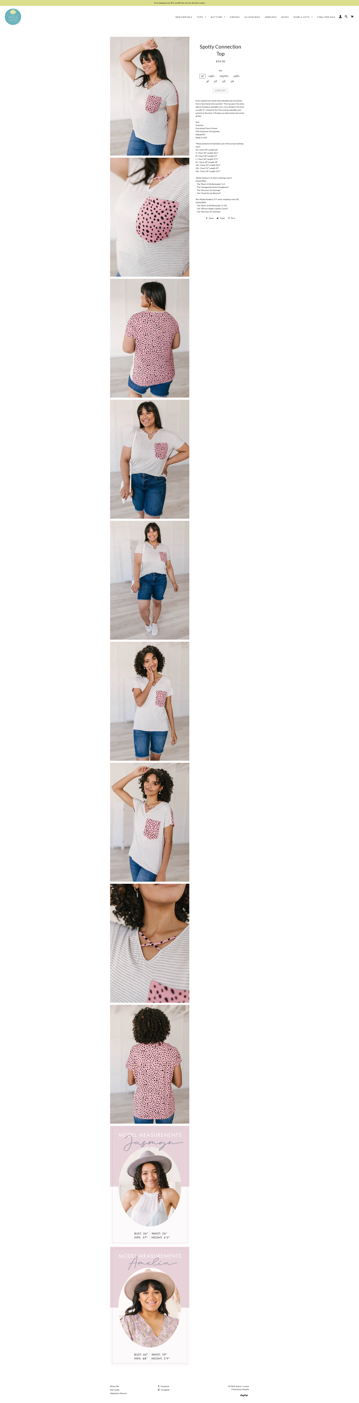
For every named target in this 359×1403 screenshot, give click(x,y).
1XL (215, 81)
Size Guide (114, 1390)
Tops (200, 17)
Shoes (285, 17)
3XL (232, 81)
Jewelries (271, 17)
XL (208, 81)
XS (202, 76)
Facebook (164, 1386)
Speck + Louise (242, 1386)
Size (220, 70)
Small (211, 76)
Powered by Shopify (240, 1389)
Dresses (235, 17)
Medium (224, 76)
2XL (224, 81)
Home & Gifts (301, 17)
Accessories (252, 17)
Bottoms (217, 17)
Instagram (165, 1390)
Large (236, 76)
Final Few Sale (326, 17)
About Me (114, 1386)
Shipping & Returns (118, 1393)
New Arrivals (184, 17)
